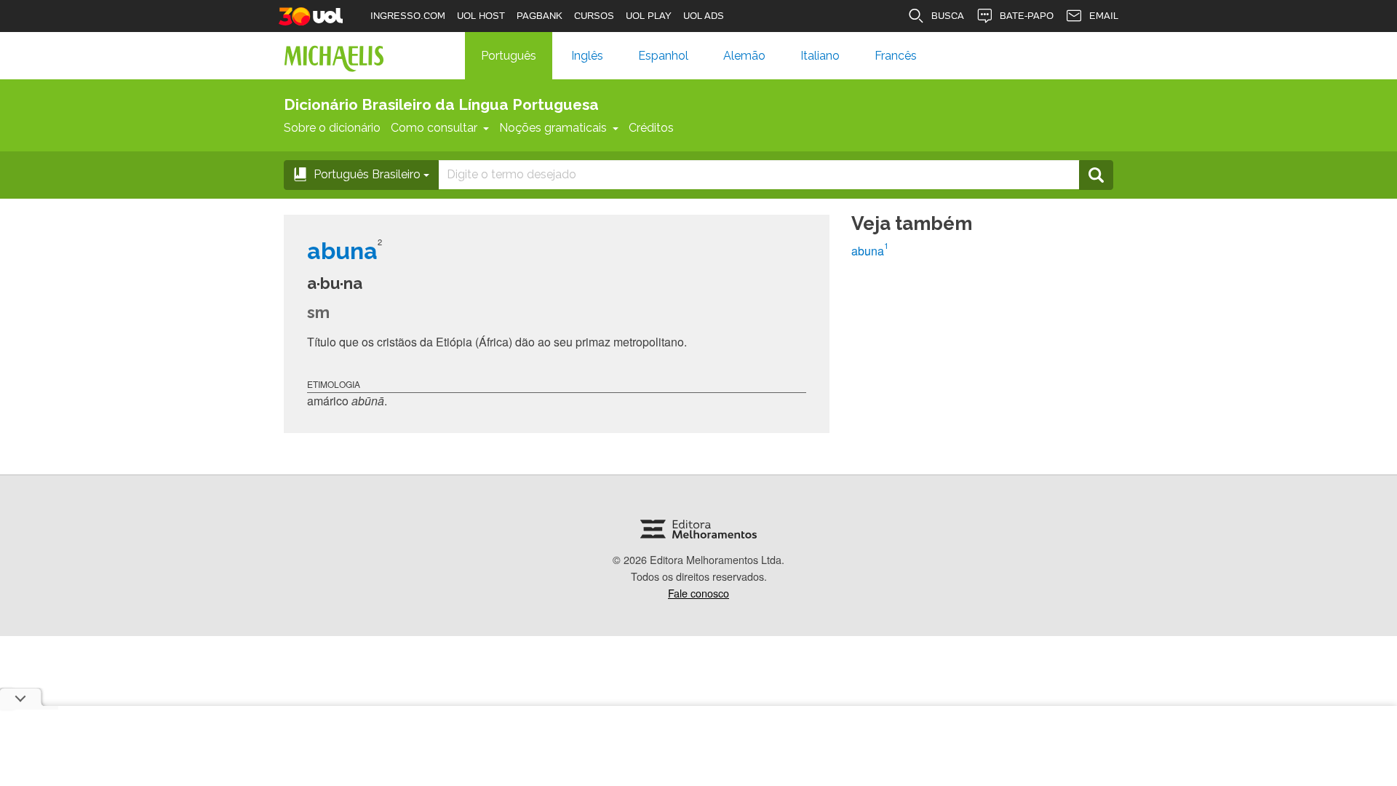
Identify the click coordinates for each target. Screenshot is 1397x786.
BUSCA (947, 15)
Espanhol (663, 56)
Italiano (820, 56)
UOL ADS (703, 15)
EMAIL (1103, 15)
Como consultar (434, 128)
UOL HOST (481, 15)
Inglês (587, 56)
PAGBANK (539, 15)
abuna (869, 250)
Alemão (744, 56)
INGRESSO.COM (407, 15)
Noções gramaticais (553, 128)
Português (508, 56)
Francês (896, 56)
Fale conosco (698, 592)
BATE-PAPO (1027, 15)
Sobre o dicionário (332, 128)
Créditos (651, 128)
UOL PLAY (649, 15)
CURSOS (594, 15)
